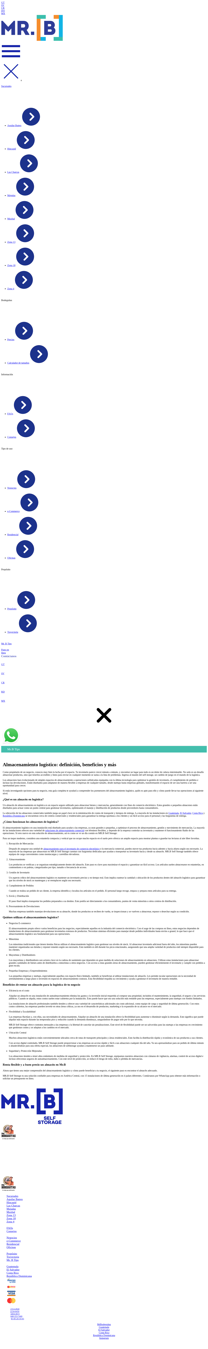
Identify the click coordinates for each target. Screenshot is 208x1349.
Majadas (11, 1208)
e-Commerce (14, 1240)
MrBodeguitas (104, 1324)
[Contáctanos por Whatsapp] (11, 744)
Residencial (13, 1244)
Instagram (104, 1338)
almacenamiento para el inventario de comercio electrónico (71, 848)
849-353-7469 (16, 1316)
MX (3, 13)
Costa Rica (197, 813)
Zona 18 (11, 1218)
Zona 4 (10, 1221)
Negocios (12, 1237)
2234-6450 (14, 1311)
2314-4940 (6, 659)
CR (3, 8)
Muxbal (11, 1212)
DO (3, 10)
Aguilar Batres (15, 1199)
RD (3, 691)
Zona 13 (11, 1215)
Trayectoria (13, 1256)
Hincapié (11, 1202)
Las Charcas (13, 1205)
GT (3, 2)
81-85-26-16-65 (17, 1319)
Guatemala (173, 813)
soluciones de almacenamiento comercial (64, 830)
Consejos (12, 1231)
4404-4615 (15, 1314)
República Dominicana (14, 816)
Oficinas (11, 1247)
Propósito (12, 1253)
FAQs (10, 1228)
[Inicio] (32, 40)
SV (2, 5)
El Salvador (185, 813)
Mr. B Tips (6, 643)
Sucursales (6, 86)
